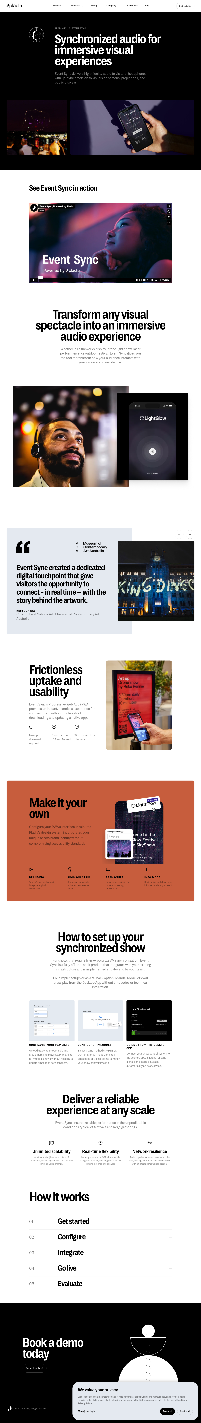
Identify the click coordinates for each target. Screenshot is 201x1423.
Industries (75, 6)
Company (111, 6)
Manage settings (86, 1411)
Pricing (93, 6)
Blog (147, 6)
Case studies (132, 6)
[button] (58, 6)
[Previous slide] (179, 534)
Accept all (167, 1411)
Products (56, 6)
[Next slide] (190, 534)
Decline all (185, 1411)
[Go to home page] (14, 6)
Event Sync (79, 28)
